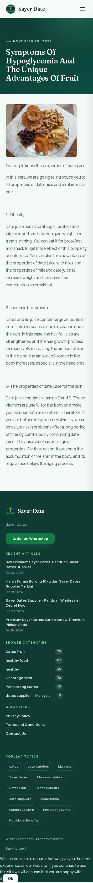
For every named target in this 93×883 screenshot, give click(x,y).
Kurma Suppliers (21, 809)
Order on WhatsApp (30, 538)
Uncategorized (33, 677)
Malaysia (65, 766)
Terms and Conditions (25, 724)
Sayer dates (18, 777)
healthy (33, 669)
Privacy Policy (18, 715)
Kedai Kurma (50, 799)
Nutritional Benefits (24, 820)
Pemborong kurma (33, 686)
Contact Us (16, 733)
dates (13, 766)
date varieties (38, 766)
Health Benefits (47, 788)
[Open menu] (82, 9)
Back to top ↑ (16, 848)
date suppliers (20, 799)
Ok (10, 878)
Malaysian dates (49, 777)
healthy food (33, 660)
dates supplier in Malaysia (33, 695)
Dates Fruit (33, 651)
